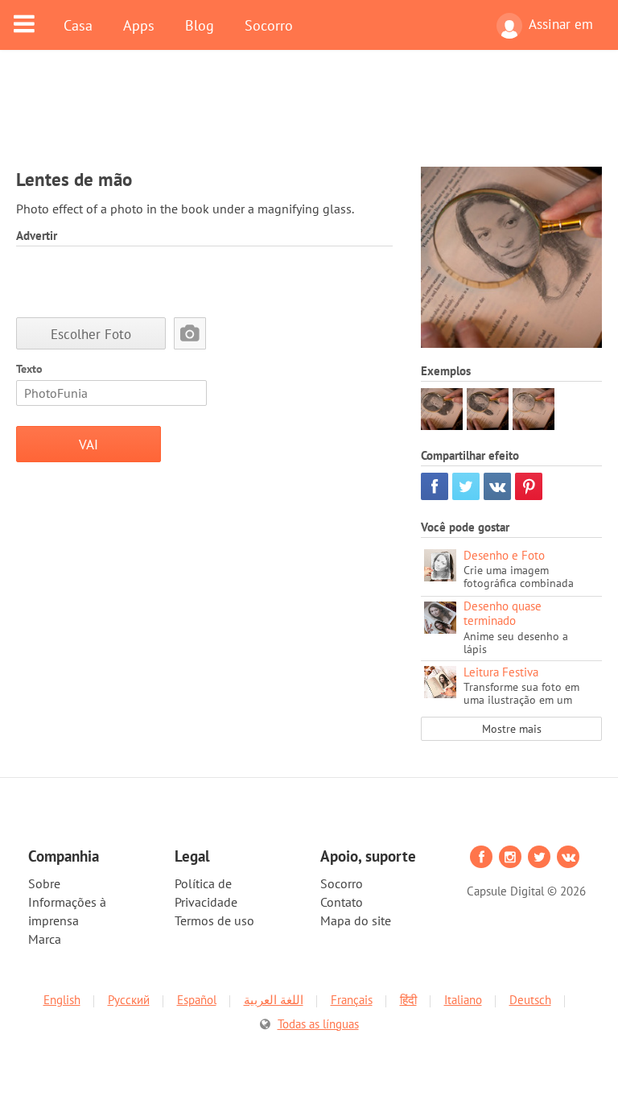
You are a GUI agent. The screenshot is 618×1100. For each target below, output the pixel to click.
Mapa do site (355, 920)
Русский (129, 999)
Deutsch (530, 999)
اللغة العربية (273, 999)
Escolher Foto (91, 334)
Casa (78, 25)
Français (352, 999)
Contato (341, 902)
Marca (44, 939)
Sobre (44, 883)
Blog (199, 25)
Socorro (269, 25)
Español (196, 999)
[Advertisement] (309, 118)
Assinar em (561, 24)
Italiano (463, 999)
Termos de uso (214, 920)
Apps (138, 25)
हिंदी (408, 999)
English (61, 999)
